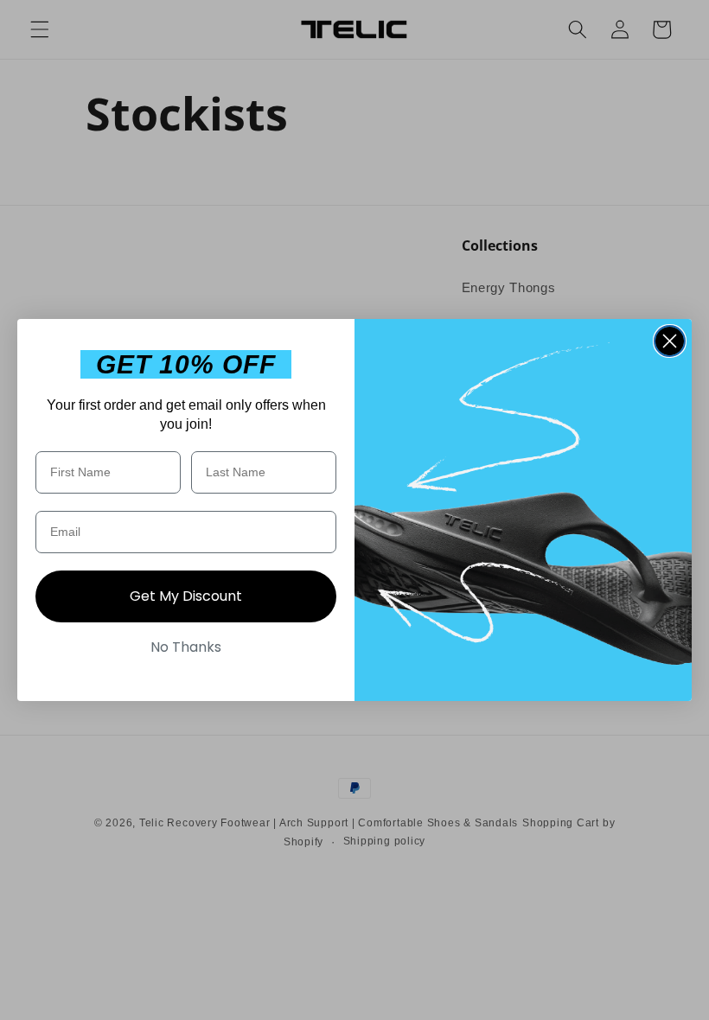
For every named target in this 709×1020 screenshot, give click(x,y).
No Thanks (185, 647)
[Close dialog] (670, 341)
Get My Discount (186, 596)
